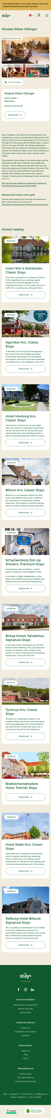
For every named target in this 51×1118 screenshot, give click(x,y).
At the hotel (25, 1012)
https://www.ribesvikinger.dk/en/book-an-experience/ (25, 204)
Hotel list (26, 1035)
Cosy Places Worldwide (25, 1081)
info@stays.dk (41, 1094)
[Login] (38, 15)
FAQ (25, 1054)
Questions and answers (25, 1031)
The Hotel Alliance (25, 1077)
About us (25, 1051)
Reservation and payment (25, 1005)
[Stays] (6, 15)
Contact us (25, 1028)
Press (25, 1058)
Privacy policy (25, 1074)
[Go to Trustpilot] (11, 1111)
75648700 (21, 1097)
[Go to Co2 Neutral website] (34, 1111)
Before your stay (25, 1008)
